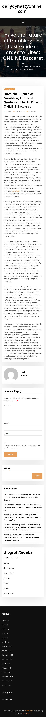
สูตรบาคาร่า (16, 191)
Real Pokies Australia (11, 558)
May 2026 (5, 633)
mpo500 (6, 583)
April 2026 (5, 638)
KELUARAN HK (8, 573)
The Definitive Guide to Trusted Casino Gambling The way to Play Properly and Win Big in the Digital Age (23, 507)
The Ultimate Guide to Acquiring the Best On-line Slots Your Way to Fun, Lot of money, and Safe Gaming (22, 497)
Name (6, 424)
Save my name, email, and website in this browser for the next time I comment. (22, 447)
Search (7, 468)
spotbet (6, 588)
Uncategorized (9, 89)
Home (23, 64)
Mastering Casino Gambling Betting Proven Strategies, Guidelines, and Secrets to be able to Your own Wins (22, 517)
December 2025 (7, 655)
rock (8, 111)
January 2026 (6, 651)
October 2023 (6, 685)
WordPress (29, 711)
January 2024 (6, 672)
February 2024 (7, 668)
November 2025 (7, 659)
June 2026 (5, 629)
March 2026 (6, 642)
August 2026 (6, 620)
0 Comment (33, 111)
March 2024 (6, 664)
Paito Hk (7, 578)
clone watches (9, 568)
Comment (7, 406)
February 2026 (7, 646)
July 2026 (5, 625)
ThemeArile (26, 713)
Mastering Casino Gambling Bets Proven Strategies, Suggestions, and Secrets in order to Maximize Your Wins (22, 537)
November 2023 (7, 681)
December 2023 (7, 676)
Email (6, 433)
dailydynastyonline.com (22, 8)
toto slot (6, 563)
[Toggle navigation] (23, 22)
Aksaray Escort (9, 593)
